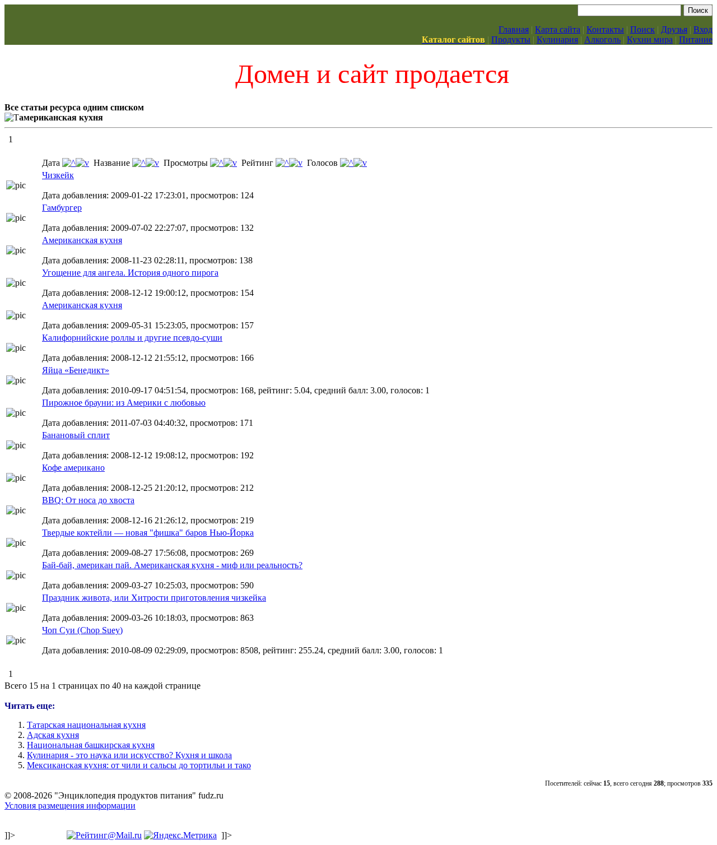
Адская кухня (53, 735)
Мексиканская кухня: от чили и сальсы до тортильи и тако (139, 765)
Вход (703, 29)
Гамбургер (62, 207)
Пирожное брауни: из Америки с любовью (124, 402)
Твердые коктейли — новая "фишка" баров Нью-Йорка (148, 532)
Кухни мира (650, 39)
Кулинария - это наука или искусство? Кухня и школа (129, 755)
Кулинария (557, 39)
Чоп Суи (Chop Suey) (82, 630)
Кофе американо (73, 467)
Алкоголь (602, 39)
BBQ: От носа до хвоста (88, 500)
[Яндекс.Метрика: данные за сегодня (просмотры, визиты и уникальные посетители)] (180, 835)
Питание (696, 39)
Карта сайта (557, 29)
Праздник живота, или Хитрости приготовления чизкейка (154, 597)
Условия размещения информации (70, 805)
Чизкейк (58, 175)
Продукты (510, 39)
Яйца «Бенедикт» (75, 370)
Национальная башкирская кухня (91, 745)
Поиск (642, 29)
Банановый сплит (76, 435)
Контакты (605, 29)
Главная (514, 29)
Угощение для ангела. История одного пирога (130, 272)
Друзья (674, 29)
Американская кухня (82, 240)
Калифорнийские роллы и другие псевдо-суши (132, 337)
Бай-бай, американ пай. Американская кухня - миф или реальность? (172, 565)
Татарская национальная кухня (86, 725)
